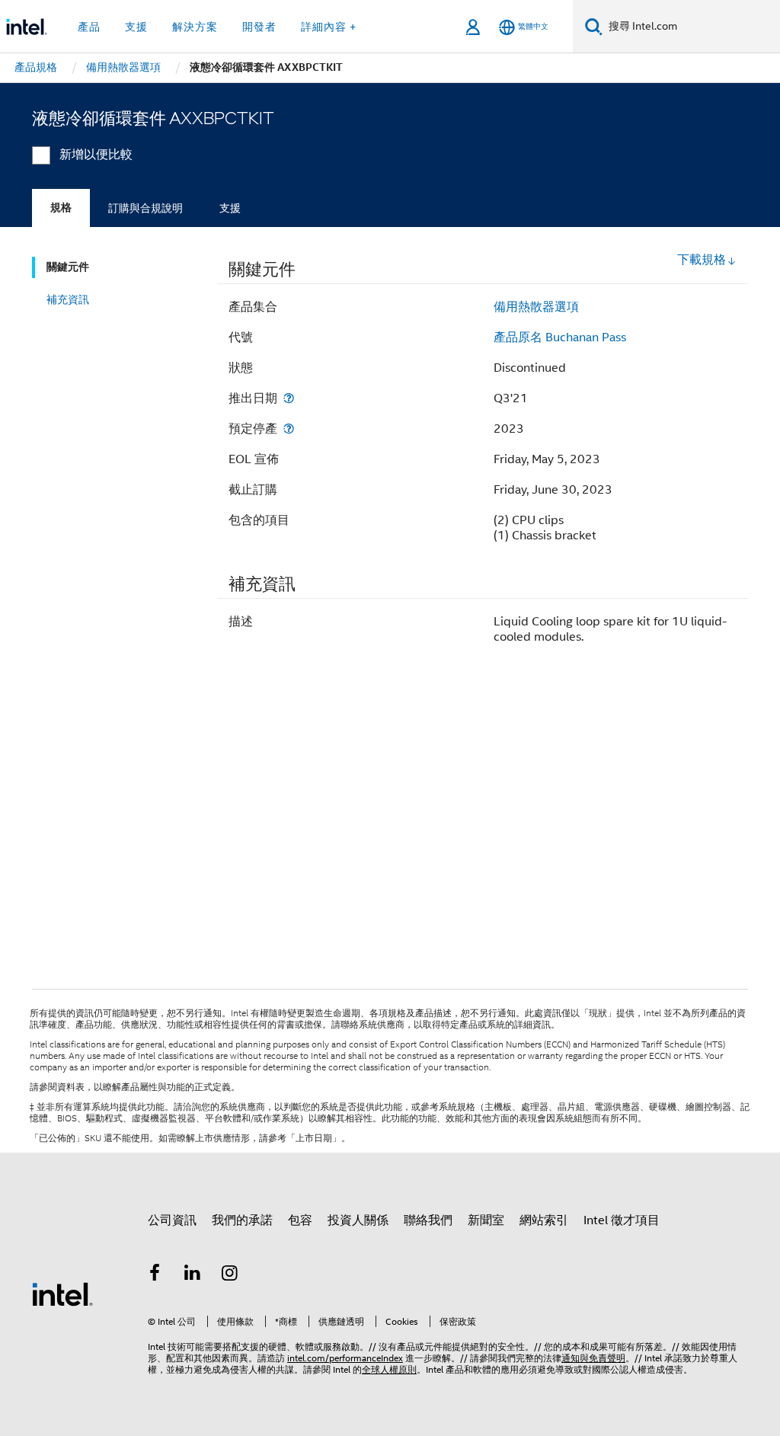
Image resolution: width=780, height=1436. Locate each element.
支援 (230, 208)
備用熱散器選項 (536, 307)
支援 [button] (136, 27)
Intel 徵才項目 (621, 1220)
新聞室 (486, 1220)
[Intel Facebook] (155, 1275)
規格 (61, 207)
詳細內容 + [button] (328, 27)
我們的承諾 (242, 1220)
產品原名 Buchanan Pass (560, 337)
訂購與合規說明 (145, 208)
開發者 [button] (259, 27)
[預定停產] (288, 428)
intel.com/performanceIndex (345, 1358)
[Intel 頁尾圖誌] (62, 1293)
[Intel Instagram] (230, 1275)
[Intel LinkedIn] (193, 1275)
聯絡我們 (428, 1220)
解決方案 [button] (195, 27)
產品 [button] (89, 27)
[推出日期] (288, 398)
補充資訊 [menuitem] (67, 299)
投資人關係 (358, 1220)
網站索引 (543, 1220)
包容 (300, 1220)
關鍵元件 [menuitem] (67, 267)
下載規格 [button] (701, 259)
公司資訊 (172, 1220)
